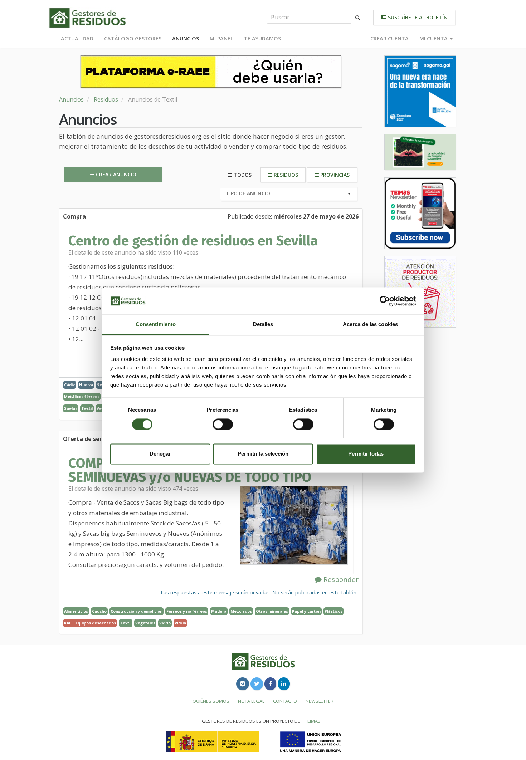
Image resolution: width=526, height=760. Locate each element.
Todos (242, 174)
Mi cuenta (434, 38)
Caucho (99, 611)
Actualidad (77, 38)
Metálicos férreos (81, 396)
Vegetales (145, 623)
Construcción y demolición (136, 611)
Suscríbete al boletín (417, 17)
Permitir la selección (263, 454)
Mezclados (241, 611)
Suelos (70, 408)
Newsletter (319, 701)
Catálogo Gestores (132, 38)
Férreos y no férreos (186, 611)
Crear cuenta (389, 38)
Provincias (334, 174)
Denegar (160, 454)
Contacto (285, 701)
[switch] (223, 424)
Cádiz (69, 384)
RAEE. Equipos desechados (90, 623)
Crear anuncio (115, 174)
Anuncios (185, 38)
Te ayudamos (262, 38)
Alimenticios (76, 611)
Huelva (86, 384)
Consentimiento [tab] (156, 325)
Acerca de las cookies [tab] (370, 325)
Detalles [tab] (263, 325)
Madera (219, 611)
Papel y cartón (306, 611)
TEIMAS (313, 721)
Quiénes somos (211, 701)
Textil (87, 408)
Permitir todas (366, 454)
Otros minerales (272, 611)
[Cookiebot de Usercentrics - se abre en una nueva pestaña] (385, 300)
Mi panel (221, 38)
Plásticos (333, 611)
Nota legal (251, 701)
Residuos (106, 99)
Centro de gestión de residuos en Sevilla (193, 240)
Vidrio (165, 623)
